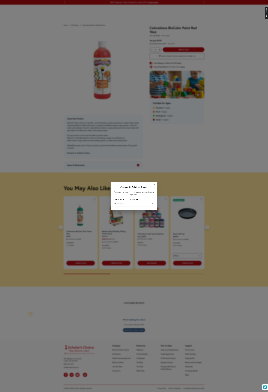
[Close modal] (154, 184)
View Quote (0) (266, 12)
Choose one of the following (125, 199)
